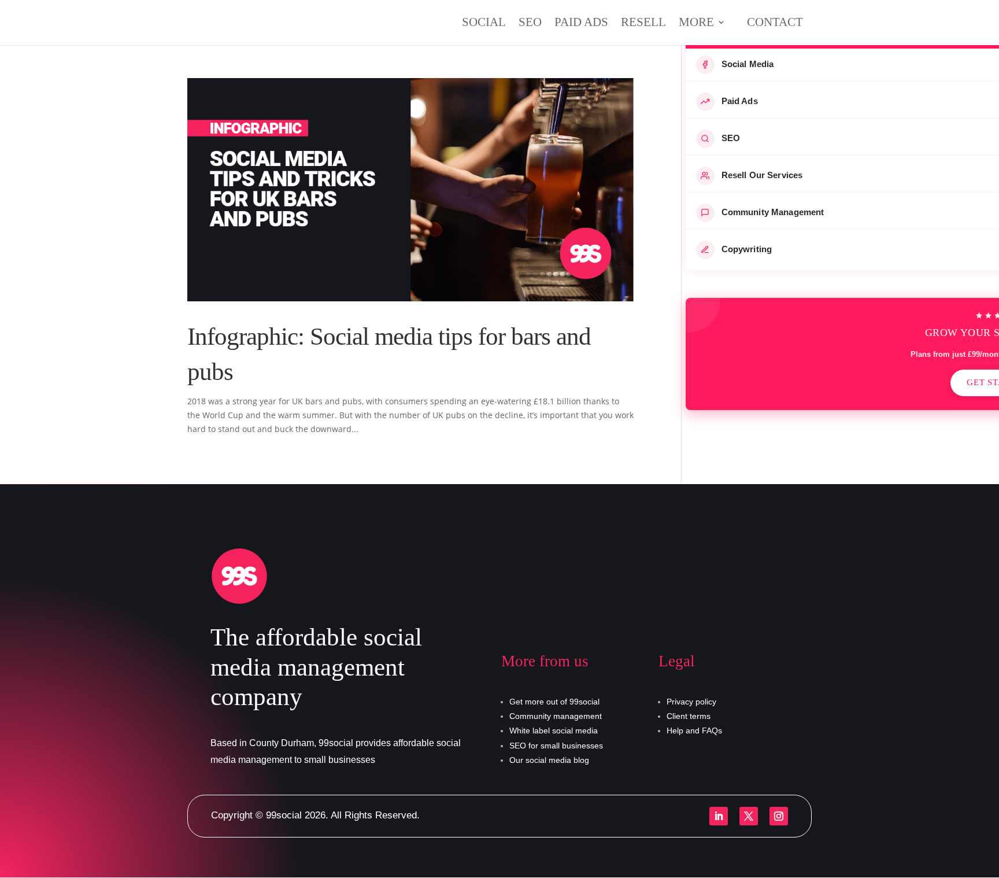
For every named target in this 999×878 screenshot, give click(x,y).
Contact (775, 22)
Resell (643, 23)
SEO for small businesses (556, 745)
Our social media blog (549, 760)
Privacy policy (691, 701)
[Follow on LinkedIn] (718, 816)
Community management (555, 716)
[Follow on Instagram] (778, 816)
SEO (530, 23)
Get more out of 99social (554, 701)
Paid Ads (581, 23)
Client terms (689, 716)
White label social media (553, 730)
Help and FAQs (694, 730)
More (696, 23)
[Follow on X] (748, 816)
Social (484, 23)
